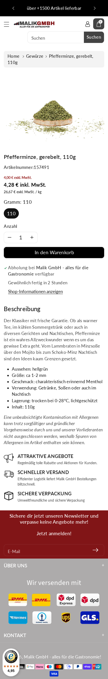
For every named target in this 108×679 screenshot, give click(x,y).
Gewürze (34, 56)
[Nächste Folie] (94, 8)
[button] (9, 24)
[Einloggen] (87, 23)
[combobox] (66, 37)
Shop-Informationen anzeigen (35, 291)
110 (11, 213)
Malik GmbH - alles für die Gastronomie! (62, 656)
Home (14, 56)
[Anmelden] (95, 550)
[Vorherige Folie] (13, 8)
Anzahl (10, 226)
